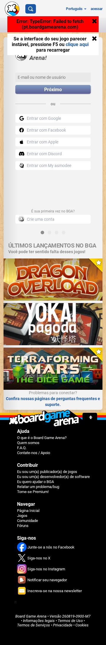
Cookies (82, 625)
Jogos (22, 515)
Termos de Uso (70, 620)
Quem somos (28, 443)
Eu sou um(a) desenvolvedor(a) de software (53, 476)
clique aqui (77, 44)
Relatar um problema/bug (38, 486)
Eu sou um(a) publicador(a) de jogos (47, 471)
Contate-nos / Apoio (33, 453)
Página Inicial (28, 510)
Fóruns (23, 525)
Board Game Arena (31, 616)
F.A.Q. (21, 448)
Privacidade (62, 625)
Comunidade (27, 520)
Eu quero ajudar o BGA (35, 481)
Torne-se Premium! (33, 492)
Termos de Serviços (33, 625)
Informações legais (39, 620)
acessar (96, 9)
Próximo (53, 89)
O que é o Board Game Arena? (42, 438)
